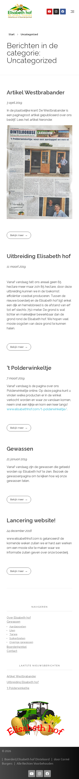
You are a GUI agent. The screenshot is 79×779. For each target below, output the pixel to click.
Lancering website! (31, 520)
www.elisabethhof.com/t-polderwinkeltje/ (37, 409)
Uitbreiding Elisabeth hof (39, 256)
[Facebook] (63, 11)
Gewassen (20, 449)
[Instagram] (56, 11)
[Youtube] (49, 11)
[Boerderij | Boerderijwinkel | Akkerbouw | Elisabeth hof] (20, 11)
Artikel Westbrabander (36, 92)
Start (12, 34)
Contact (12, 650)
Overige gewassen (21, 642)
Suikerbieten (17, 638)
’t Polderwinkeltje (29, 368)
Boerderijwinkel (17, 646)
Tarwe (13, 634)
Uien (12, 630)
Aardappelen (17, 626)
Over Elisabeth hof (19, 617)
